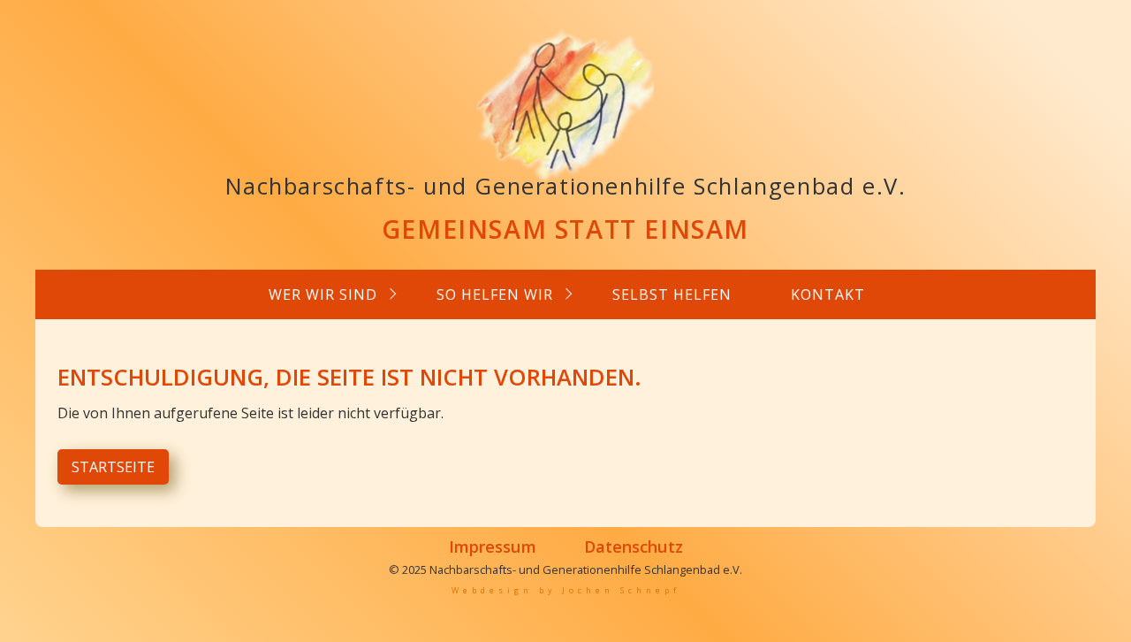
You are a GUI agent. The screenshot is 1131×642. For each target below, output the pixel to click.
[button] (113, 467)
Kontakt (828, 294)
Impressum (492, 546)
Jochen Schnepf (621, 590)
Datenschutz (633, 546)
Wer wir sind (323, 294)
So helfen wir (494, 294)
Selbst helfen (672, 294)
